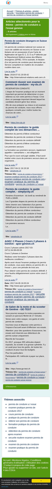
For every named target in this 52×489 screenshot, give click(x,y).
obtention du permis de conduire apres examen (24, 433)
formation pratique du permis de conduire (24, 426)
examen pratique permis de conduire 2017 (23, 176)
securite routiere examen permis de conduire (25, 295)
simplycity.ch (15, 171)
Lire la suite (10, 71)
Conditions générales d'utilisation (22, 461)
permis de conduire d (17, 374)
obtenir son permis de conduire (24, 421)
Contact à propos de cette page (19, 465)
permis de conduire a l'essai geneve (30, 174)
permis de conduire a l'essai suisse (32, 372)
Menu (46, 3)
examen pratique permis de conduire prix (25, 179)
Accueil (7, 460)
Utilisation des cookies (37, 463)
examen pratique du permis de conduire (21, 183)
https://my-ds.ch (18, 122)
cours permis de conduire (21, 414)
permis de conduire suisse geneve (18, 380)
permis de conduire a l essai (30, 184)
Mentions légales (20, 460)
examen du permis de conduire (24, 444)
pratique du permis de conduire (24, 417)
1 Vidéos (21, 35)
